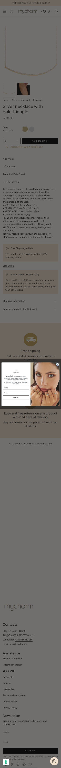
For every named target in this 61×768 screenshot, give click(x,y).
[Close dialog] (57, 364)
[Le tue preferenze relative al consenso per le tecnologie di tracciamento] (6, 762)
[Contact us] (54, 761)
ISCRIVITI (16, 397)
